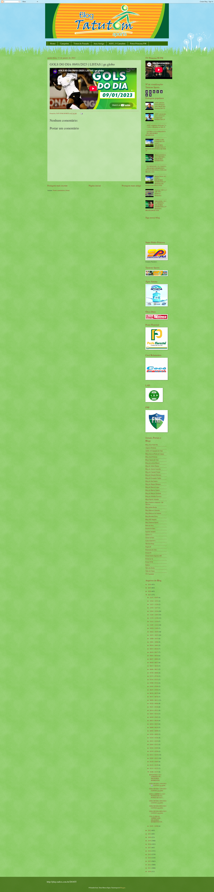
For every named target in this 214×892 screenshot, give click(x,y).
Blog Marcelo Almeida (152, 510)
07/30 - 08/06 (154, 673)
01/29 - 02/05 (154, 761)
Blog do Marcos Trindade (153, 493)
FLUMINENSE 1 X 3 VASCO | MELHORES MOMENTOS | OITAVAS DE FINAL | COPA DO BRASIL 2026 (156, 169)
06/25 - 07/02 (154, 690)
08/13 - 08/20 (154, 666)
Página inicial (95, 185)
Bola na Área (149, 525)
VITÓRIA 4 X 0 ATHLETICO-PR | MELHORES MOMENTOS (155, 133)
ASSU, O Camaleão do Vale (154, 451)
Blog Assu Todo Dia (151, 445)
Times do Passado (81, 43)
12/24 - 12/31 (154, 601)
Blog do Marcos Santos (152, 490)
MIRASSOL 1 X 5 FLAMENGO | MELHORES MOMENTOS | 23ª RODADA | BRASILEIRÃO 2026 (155, 205)
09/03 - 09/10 (154, 656)
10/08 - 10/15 (154, 638)
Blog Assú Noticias (151, 457)
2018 (149, 844)
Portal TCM (149, 562)
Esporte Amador (150, 531)
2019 (149, 841)
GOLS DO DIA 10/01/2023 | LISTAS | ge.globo (157, 802)
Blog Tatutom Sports (151, 522)
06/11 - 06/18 (154, 697)
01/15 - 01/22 (154, 768)
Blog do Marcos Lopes (152, 487)
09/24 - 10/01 (154, 645)
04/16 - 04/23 (154, 724)
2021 (149, 834)
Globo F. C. (148, 535)
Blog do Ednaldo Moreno (153, 475)
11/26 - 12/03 (154, 615)
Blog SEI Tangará (150, 519)
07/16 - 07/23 (154, 680)
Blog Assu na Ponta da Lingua (154, 454)
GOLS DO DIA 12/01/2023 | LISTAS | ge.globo (157, 790)
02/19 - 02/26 (154, 751)
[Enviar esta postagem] (81, 113)
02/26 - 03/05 (154, 748)
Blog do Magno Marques (153, 484)
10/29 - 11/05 (154, 628)
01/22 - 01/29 (154, 765)
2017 (149, 847)
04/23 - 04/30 (154, 720)
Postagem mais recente (57, 185)
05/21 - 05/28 (154, 707)
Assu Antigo (99, 43)
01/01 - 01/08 (154, 826)
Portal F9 (148, 553)
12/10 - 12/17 (154, 608)
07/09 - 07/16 (154, 683)
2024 (149, 591)
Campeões (64, 43)
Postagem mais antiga (131, 185)
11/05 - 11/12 (154, 625)
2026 (149, 584)
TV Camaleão (149, 574)
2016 (149, 851)
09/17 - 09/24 (154, 649)
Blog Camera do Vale (152, 460)
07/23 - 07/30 (154, 676)
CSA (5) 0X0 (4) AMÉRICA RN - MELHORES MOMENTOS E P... (156, 819)
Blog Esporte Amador (152, 499)
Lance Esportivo (150, 541)
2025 (149, 588)
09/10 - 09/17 (154, 652)
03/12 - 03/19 (154, 741)
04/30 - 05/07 (154, 717)
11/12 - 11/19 (154, 621)
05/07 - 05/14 (154, 714)
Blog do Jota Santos (151, 481)
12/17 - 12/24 (154, 604)
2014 (149, 858)
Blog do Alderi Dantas (152, 466)
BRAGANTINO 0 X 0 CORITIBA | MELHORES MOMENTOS (160, 158)
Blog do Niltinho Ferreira (153, 496)
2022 (149, 830)
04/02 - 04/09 (154, 731)
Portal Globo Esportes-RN (153, 556)
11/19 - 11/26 (154, 618)
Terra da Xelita (150, 568)
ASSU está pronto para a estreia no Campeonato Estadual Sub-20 (160, 117)
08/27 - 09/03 (154, 659)
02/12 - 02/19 (154, 755)
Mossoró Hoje (149, 544)
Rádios (147, 565)
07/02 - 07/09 (154, 686)
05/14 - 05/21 (154, 710)
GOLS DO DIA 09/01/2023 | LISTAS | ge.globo (157, 807)
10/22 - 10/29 (154, 632)
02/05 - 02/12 (154, 758)
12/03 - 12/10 (154, 611)
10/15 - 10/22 (154, 635)
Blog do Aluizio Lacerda (153, 469)
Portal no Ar (149, 559)
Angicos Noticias (150, 448)
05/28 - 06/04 (154, 703)
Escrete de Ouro (150, 528)
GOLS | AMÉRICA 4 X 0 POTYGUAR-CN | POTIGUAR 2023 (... (157, 796)
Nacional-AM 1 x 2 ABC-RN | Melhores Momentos (161, 193)
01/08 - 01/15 (154, 772)
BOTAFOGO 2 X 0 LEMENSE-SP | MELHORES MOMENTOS (155, 777)
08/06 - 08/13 (154, 669)
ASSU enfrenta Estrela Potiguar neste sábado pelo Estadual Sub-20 (160, 105)
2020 (149, 837)
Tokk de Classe (150, 571)
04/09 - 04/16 (154, 727)
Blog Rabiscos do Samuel (153, 513)
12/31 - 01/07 (154, 597)
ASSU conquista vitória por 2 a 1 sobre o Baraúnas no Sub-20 (156, 126)
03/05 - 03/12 (154, 744)
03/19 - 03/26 (154, 738)
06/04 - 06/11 (154, 700)
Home (52, 43)
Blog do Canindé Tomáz (152, 472)
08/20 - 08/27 (154, 662)
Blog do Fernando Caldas (153, 478)
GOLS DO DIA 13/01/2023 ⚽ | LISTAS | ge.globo (157, 784)
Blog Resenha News (151, 516)
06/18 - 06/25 (154, 693)
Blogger (122, 888)
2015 (149, 854)
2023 (149, 595)
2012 (149, 865)
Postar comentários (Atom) (61, 190)
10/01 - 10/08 (154, 642)
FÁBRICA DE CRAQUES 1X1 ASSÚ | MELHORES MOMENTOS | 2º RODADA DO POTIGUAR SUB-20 (155, 145)
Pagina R (148, 547)
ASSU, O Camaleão (117, 43)
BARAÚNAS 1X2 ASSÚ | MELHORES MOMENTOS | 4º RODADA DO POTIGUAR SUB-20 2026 (155, 181)
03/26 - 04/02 (154, 734)
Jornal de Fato (149, 538)
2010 (149, 871)
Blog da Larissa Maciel (152, 463)
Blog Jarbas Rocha (151, 507)
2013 (149, 861)
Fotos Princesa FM (138, 43)
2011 (149, 868)
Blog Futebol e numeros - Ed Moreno (154, 503)
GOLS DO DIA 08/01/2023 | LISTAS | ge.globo (157, 812)
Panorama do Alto (151, 550)
